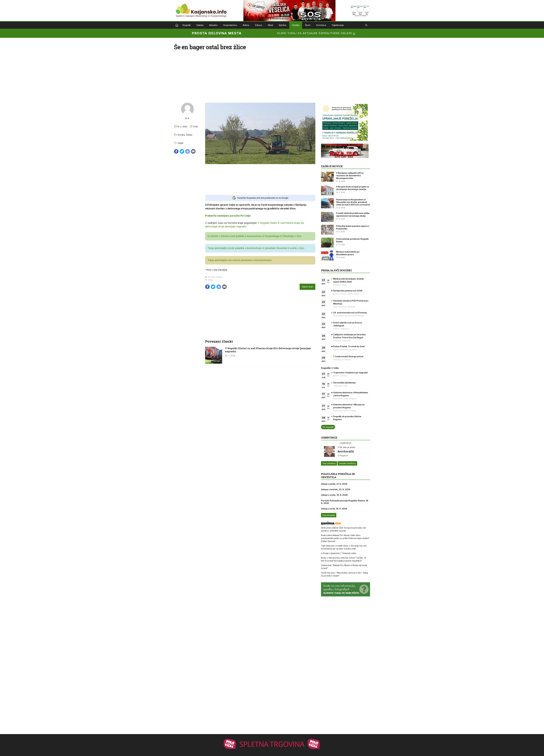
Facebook (176, 151)
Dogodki (186, 25)
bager (180, 143)
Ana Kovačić (346, 451)
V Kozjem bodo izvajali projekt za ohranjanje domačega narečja (352, 187)
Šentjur (189, 135)
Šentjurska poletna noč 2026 (347, 290)
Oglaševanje (338, 25)
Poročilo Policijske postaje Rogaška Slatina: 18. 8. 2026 (345, 501)
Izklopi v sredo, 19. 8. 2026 (334, 495)
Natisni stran (307, 287)
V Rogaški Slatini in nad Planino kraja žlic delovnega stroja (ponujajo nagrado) (268, 350)
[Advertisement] (260, 179)
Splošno (282, 25)
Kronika (295, 25)
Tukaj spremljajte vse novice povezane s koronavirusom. (240, 260)
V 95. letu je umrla (346, 447)
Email (193, 151)
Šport (307, 25)
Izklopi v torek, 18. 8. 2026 (334, 508)
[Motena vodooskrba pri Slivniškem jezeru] (327, 255)
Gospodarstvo (230, 25)
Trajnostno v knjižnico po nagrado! (350, 372)
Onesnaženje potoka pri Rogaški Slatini (352, 240)
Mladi (270, 25)
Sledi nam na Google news (187, 151)
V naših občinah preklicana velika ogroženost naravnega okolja (352, 214)
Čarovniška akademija (344, 382)
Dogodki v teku (330, 367)
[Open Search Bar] (366, 25)
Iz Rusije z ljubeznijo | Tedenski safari (338, 553)
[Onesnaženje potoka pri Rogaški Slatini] (327, 243)
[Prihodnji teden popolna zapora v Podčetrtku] (327, 230)
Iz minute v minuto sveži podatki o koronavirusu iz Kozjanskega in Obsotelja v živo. (255, 236)
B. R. (187, 118)
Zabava (258, 25)
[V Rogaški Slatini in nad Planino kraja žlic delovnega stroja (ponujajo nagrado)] (213, 362)
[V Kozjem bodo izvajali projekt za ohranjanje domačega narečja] (327, 190)
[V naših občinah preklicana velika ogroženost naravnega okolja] (327, 217)
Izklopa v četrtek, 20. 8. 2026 (335, 489)
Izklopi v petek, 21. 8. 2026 (334, 484)
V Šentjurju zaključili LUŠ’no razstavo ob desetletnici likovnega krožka (350, 175)
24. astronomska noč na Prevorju (350, 312)
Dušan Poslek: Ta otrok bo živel (349, 346)
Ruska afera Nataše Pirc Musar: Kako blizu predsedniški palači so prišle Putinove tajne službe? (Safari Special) (345, 538)
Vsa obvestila (328, 515)
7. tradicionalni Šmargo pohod (348, 356)
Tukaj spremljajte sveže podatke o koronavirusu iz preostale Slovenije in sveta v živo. (256, 248)
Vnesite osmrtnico (347, 463)
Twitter (182, 151)
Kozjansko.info (177, 25)
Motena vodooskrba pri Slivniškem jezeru (347, 253)
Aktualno (213, 25)
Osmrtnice (321, 25)
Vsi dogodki (328, 427)
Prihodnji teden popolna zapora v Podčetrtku (352, 227)
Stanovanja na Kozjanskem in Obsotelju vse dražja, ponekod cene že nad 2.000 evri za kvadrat (353, 202)
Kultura (246, 25)
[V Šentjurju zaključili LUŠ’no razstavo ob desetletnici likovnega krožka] (327, 177)
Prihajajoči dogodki (336, 270)
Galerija (199, 25)
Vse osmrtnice (329, 463)
